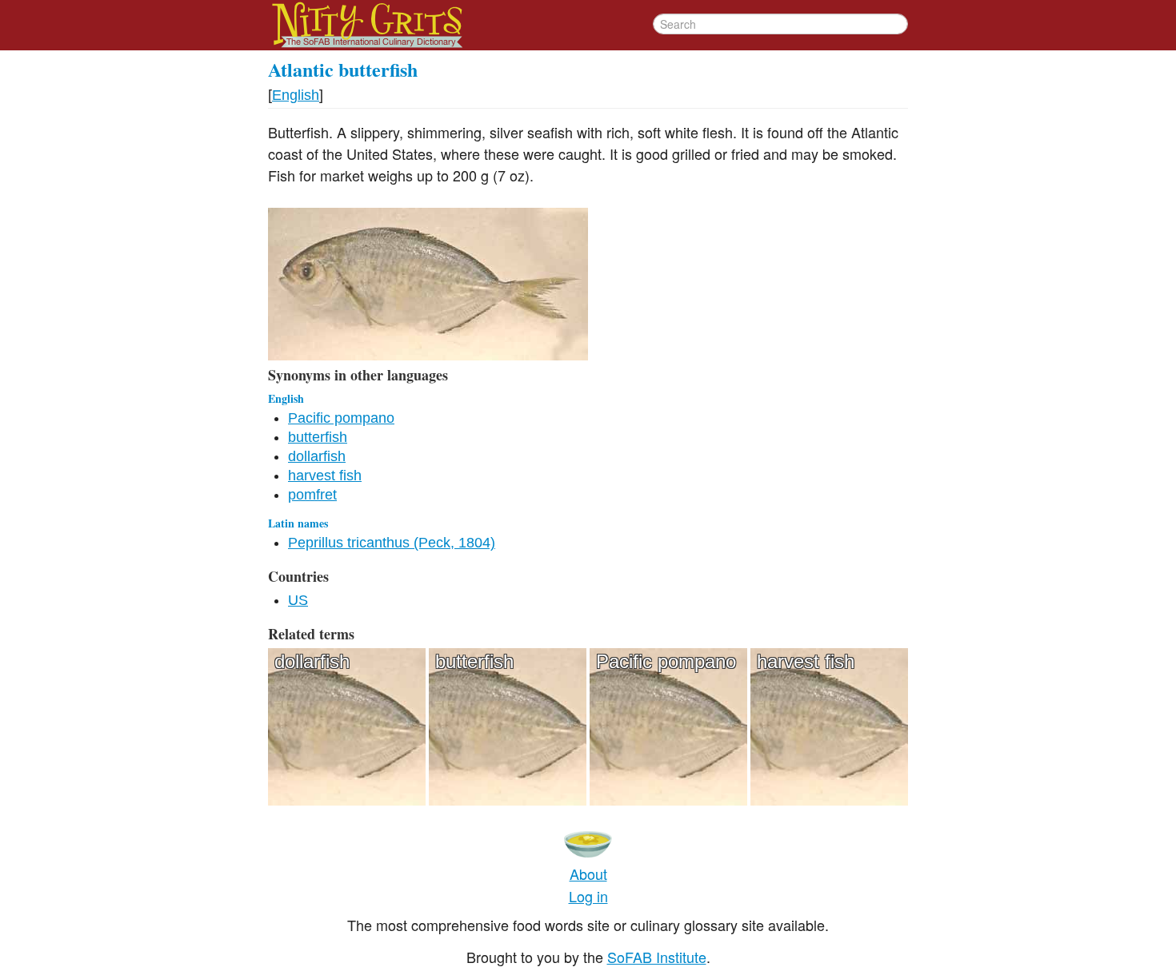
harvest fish (325, 476)
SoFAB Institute (656, 956)
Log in (588, 895)
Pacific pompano (341, 418)
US (298, 600)
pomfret (312, 495)
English (295, 95)
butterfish (317, 437)
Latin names (298, 523)
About (588, 873)
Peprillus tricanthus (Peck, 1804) (391, 543)
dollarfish (317, 456)
